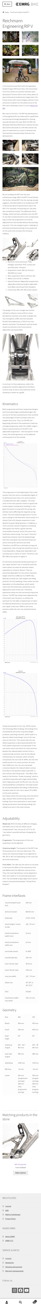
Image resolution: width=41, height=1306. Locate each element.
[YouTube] (26, 1290)
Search (20, 1302)
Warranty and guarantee (14, 1271)
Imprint (8, 1206)
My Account (7, 1302)
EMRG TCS (9, 1241)
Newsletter (9, 1263)
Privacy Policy (10, 1219)
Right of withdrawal (12, 1214)
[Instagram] (14, 1290)
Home (7, 12)
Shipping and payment (13, 1267)
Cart (31, 1300)
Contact (8, 1258)
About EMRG (10, 1236)
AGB (7, 1210)
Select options (20, 1173)
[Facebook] (20, 1290)
